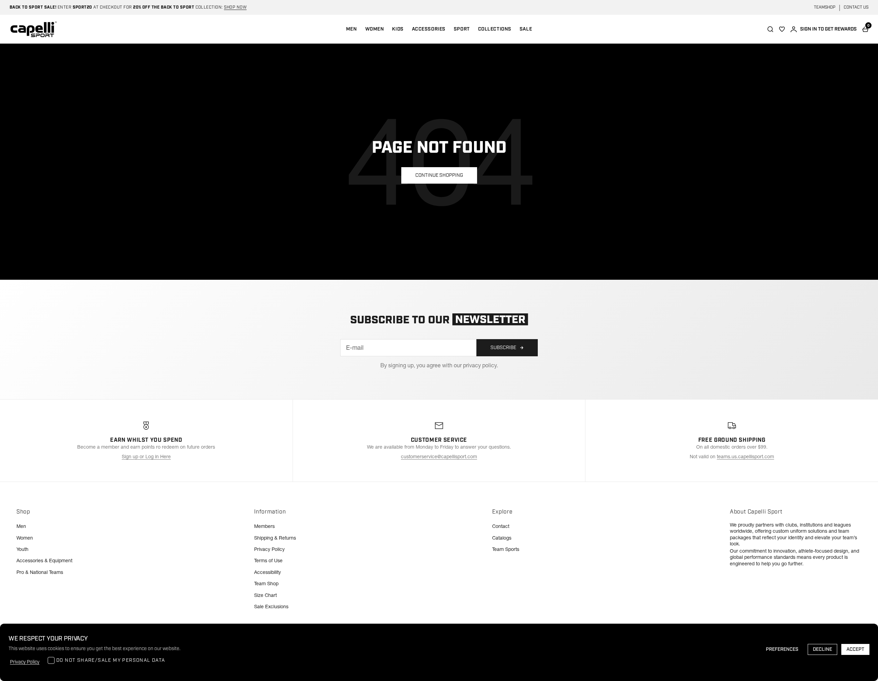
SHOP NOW (235, 7)
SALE (526, 29)
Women (24, 538)
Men (21, 526)
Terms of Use (268, 560)
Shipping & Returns (275, 538)
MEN (351, 29)
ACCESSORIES (429, 29)
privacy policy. (480, 365)
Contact (500, 526)
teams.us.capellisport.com (745, 456)
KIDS (397, 29)
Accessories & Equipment (44, 560)
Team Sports (505, 549)
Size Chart (265, 595)
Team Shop (266, 583)
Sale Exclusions (271, 606)
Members (264, 526)
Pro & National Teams (39, 572)
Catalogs (501, 538)
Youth (22, 549)
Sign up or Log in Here (146, 456)
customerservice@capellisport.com (439, 456)
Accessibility (267, 572)
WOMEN (374, 29)
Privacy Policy (269, 549)
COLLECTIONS (494, 29)
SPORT (462, 29)
